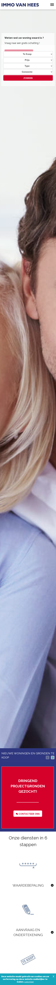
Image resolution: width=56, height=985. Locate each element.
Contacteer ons (29, 814)
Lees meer (29, 982)
